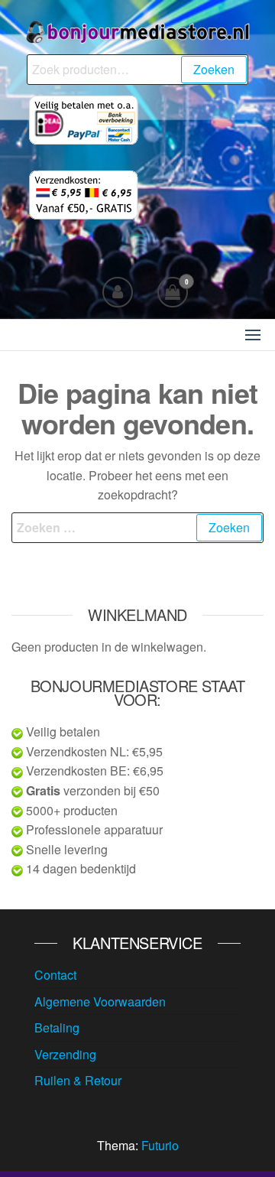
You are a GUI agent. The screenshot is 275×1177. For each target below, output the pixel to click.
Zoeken (214, 69)
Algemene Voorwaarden (100, 1001)
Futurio (160, 1145)
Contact (55, 975)
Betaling (56, 1027)
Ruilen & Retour (77, 1080)
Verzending (65, 1054)
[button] (252, 335)
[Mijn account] (117, 292)
